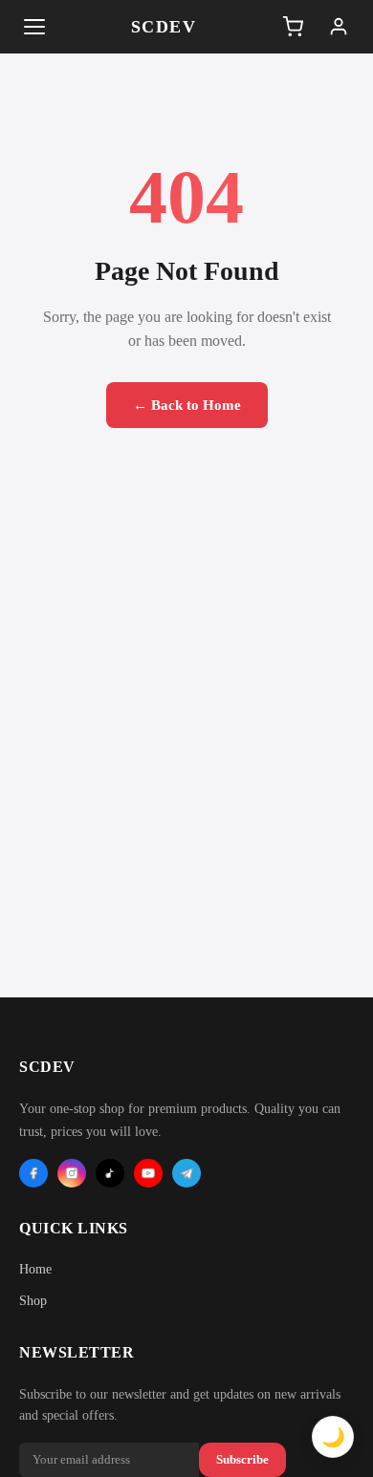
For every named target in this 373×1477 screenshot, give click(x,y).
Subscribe (242, 1459)
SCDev (164, 26)
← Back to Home (187, 405)
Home (35, 1269)
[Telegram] (186, 1173)
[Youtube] (148, 1173)
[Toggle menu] (34, 27)
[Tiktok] (110, 1173)
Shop (33, 1301)
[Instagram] (71, 1173)
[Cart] (293, 27)
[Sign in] (338, 27)
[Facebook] (33, 1173)
